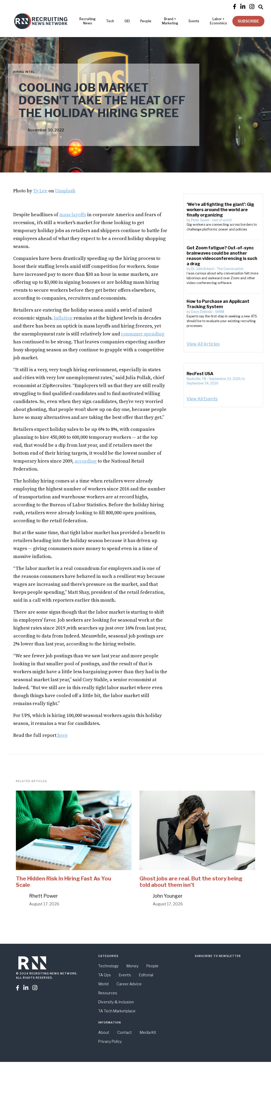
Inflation (63, 318)
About (103, 1032)
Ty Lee (40, 191)
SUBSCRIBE (248, 21)
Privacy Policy (110, 1041)
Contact (124, 1032)
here (62, 735)
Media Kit (148, 1032)
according (86, 461)
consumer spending (142, 334)
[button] (260, 6)
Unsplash (65, 191)
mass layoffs (72, 215)
